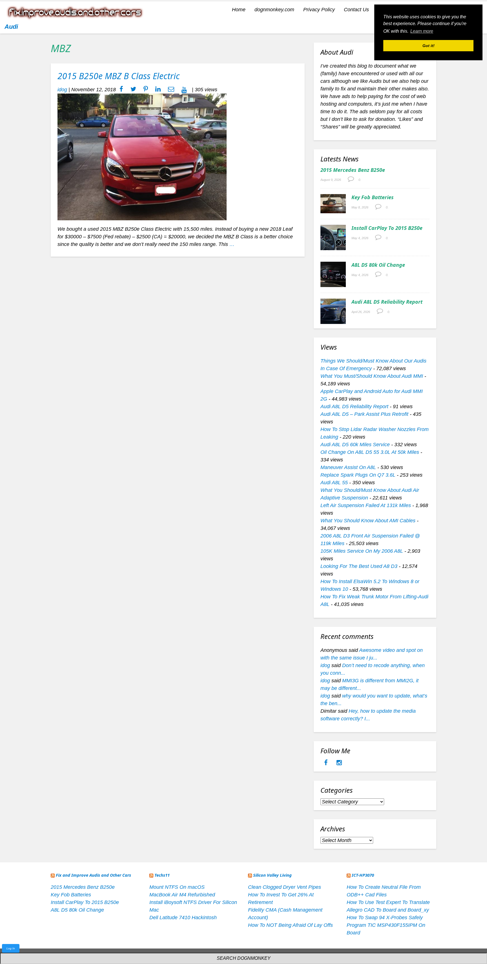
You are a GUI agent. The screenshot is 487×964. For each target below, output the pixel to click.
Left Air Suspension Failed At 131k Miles (365, 505)
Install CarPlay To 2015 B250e (386, 228)
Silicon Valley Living (272, 875)
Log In (10, 948)
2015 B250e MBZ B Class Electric (118, 76)
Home (238, 9)
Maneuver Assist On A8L (348, 467)
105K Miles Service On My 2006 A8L (361, 551)
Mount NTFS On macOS (177, 887)
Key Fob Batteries (372, 197)
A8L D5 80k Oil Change (378, 264)
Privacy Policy (319, 9)
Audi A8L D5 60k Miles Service (355, 444)
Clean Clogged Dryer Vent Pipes (284, 887)
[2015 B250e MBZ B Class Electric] (142, 156)
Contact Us (356, 9)
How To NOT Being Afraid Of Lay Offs (290, 925)
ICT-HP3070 (363, 875)
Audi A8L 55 (334, 482)
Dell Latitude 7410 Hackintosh (183, 917)
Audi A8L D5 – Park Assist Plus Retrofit (364, 414)
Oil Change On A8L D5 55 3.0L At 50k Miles (369, 452)
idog (62, 89)
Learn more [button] (421, 31)
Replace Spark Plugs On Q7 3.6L (357, 475)
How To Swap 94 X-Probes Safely (385, 917)
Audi (11, 26)
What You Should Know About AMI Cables (367, 520)
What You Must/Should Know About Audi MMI (371, 376)
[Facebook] (326, 763)
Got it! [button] (428, 45)
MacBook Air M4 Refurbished (182, 895)
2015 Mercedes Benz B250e (352, 169)
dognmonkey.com (274, 9)
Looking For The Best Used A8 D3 (358, 566)
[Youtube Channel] (184, 89)
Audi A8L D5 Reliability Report (386, 301)
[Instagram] (339, 763)
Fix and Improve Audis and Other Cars (93, 875)
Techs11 (162, 875)
